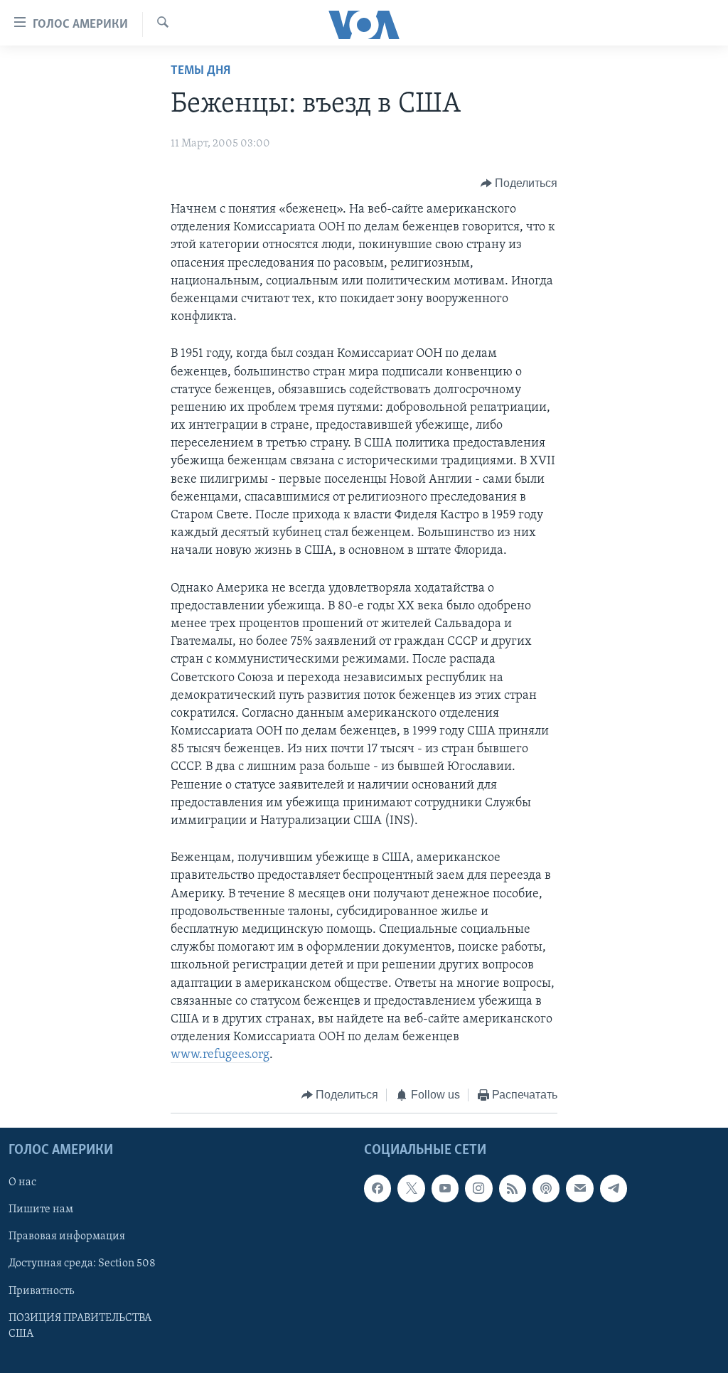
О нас (22, 1182)
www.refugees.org (220, 1055)
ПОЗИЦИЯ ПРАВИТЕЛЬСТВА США (80, 1326)
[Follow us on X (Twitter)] (410, 1188)
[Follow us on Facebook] (377, 1188)
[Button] (519, 183)
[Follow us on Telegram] (613, 1188)
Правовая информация (67, 1236)
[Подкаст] (546, 1188)
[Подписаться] (579, 1188)
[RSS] (512, 1188)
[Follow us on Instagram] (478, 1188)
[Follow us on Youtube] (445, 1188)
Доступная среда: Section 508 (82, 1263)
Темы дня (200, 71)
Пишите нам (41, 1209)
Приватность (41, 1291)
